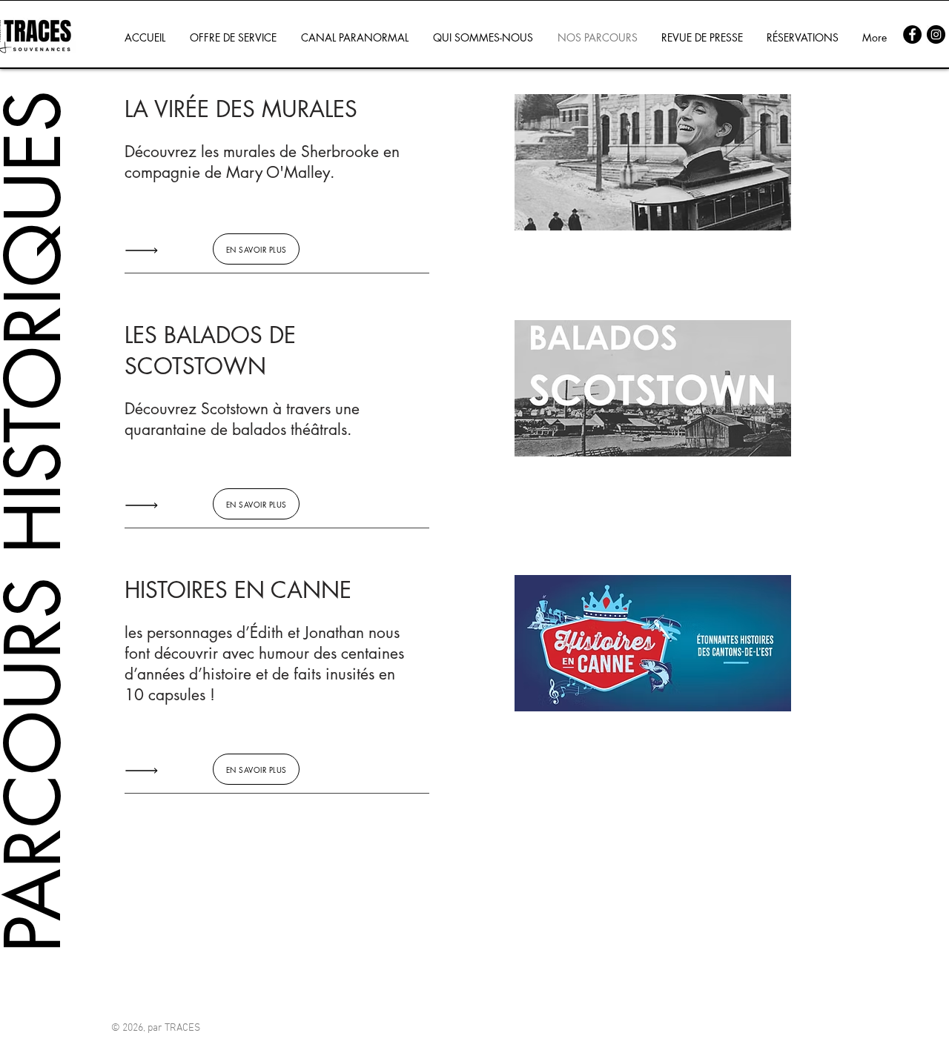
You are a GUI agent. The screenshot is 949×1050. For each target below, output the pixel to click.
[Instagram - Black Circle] (936, 34)
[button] (653, 162)
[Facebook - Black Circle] (912, 34)
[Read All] (145, 250)
